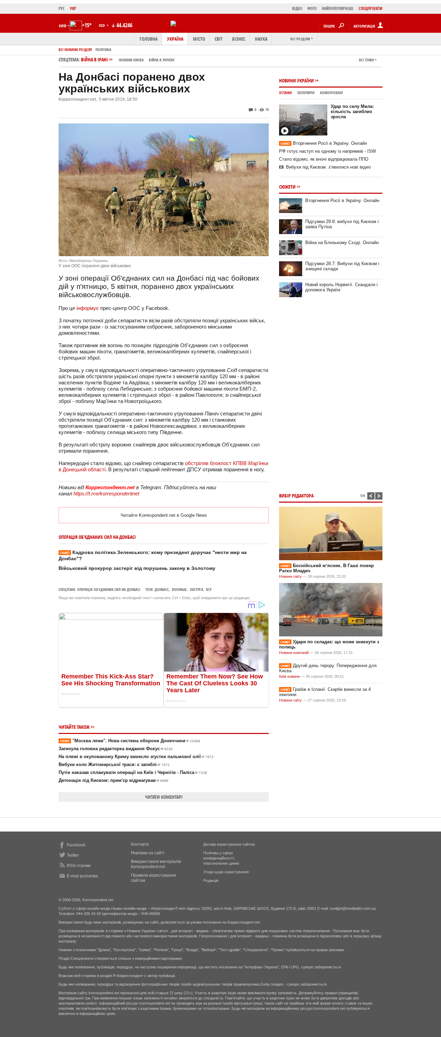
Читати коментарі (164, 797)
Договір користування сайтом (229, 844)
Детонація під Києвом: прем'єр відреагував (113, 780)
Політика (103, 49)
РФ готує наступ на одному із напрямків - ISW (327, 151)
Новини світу (290, 576)
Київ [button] (62, 25)
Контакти (140, 844)
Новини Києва (131, 59)
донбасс (162, 589)
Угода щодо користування (226, 872)
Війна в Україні (161, 59)
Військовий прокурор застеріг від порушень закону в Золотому (137, 568)
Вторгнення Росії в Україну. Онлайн (323, 143)
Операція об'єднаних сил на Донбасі (108, 589)
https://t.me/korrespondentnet (106, 493)
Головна (148, 39)
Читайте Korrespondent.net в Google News (164, 515)
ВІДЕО (297, 8)
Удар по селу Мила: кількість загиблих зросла (352, 111)
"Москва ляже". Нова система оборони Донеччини (130, 740)
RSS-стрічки (79, 865)
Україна (175, 39)
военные (179, 589)
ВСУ (209, 589)
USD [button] (102, 25)
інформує (87, 308)
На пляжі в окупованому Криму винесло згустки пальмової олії (136, 756)
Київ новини (289, 676)
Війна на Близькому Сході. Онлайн (342, 242)
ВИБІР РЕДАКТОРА (296, 495)
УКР (73, 8)
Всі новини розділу (75, 49)
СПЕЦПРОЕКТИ (370, 8)
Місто (199, 39)
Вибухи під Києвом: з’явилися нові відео (328, 167)
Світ (219, 39)
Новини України (296, 80)
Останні (285, 92)
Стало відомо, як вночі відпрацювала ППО (323, 159)
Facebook (76, 845)
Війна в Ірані (127, 59)
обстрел (196, 589)
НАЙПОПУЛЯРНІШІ (337, 8)
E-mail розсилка (82, 876)
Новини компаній (294, 653)
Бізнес (238, 39)
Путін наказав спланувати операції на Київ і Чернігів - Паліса (133, 772)
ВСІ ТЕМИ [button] (366, 59)
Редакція (210, 880)
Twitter (73, 855)
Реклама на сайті (147, 852)
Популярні (306, 92)
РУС (62, 8)
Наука (261, 39)
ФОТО (312, 8)
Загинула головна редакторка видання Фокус (116, 748)
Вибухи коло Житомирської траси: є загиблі (114, 764)
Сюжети (287, 186)
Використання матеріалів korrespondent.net (156, 864)
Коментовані (331, 92)
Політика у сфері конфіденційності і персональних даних (221, 858)
